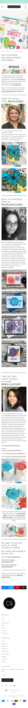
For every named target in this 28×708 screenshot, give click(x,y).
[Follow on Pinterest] (10, 686)
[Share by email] (23, 587)
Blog (3, 625)
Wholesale (4, 659)
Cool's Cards (11, 557)
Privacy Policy (5, 651)
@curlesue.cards (12, 204)
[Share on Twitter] (11, 587)
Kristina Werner (5, 623)
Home (3, 618)
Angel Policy (5, 648)
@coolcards (15, 101)
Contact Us (4, 643)
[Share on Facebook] (5, 587)
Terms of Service (6, 654)
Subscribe (7, 680)
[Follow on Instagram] (6, 686)
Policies (3, 661)
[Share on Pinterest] (17, 587)
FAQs (3, 641)
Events (3, 628)
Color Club (4, 630)
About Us (4, 656)
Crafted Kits (4, 633)
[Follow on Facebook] (2, 686)
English (13, 692)
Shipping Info (5, 646)
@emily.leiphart (11, 384)
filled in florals (17, 51)
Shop (3, 620)
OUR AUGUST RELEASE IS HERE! (14, 1)
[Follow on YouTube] (14, 686)
